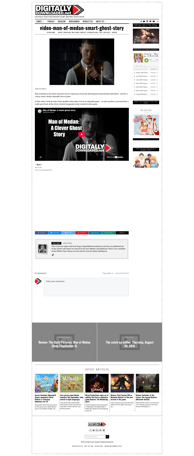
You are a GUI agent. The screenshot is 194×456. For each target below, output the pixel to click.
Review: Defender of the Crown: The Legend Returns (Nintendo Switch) (146, 397)
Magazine (62, 21)
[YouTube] (144, 21)
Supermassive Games (92, 32)
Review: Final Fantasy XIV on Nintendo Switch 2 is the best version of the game (122, 397)
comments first (122, 273)
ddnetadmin (51, 32)
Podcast (51, 21)
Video (100, 32)
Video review (106, 32)
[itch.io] (147, 21)
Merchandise (74, 21)
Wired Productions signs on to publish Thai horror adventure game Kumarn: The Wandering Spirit (96, 398)
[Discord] (153, 21)
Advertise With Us (77, 446)
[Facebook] (141, 21)
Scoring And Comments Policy (113, 446)
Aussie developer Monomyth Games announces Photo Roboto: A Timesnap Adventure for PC (45, 398)
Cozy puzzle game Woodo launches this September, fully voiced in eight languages (71, 397)
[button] (107, 436)
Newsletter (88, 21)
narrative (83, 32)
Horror (60, 32)
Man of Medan (75, 32)
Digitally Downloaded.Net (107, 442)
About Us (100, 21)
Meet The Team (89, 446)
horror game (67, 32)
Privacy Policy (99, 446)
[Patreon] (150, 21)
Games (39, 21)
